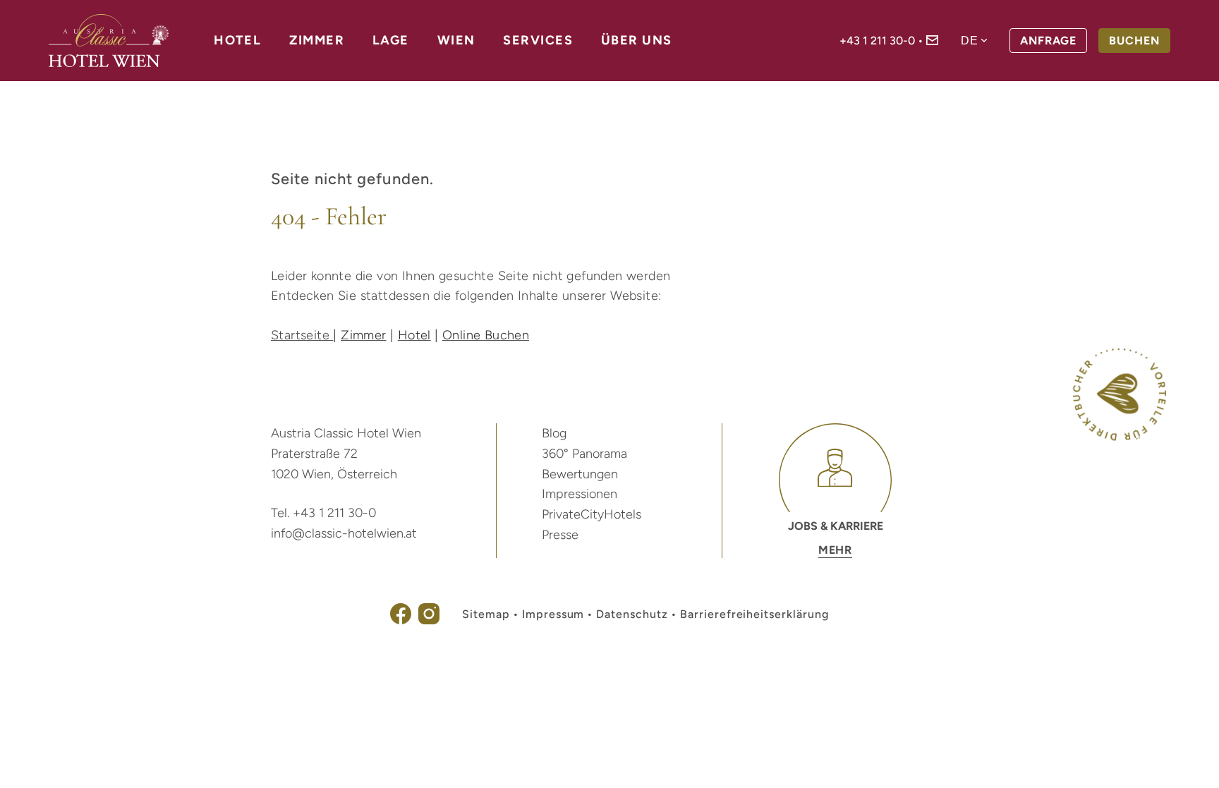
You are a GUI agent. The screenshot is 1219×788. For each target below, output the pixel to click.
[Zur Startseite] (109, 40)
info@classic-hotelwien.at (344, 533)
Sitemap (486, 614)
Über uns (636, 40)
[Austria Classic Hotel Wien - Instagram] (428, 620)
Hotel (237, 40)
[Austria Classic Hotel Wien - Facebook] (400, 620)
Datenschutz (632, 614)
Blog (554, 433)
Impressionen (579, 494)
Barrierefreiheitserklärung (754, 614)
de (969, 41)
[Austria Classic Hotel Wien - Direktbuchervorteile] (1119, 437)
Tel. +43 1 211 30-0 (323, 513)
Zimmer (316, 40)
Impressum (553, 614)
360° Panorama (584, 453)
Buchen (1134, 40)
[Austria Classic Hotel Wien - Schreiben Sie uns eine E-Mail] (932, 41)
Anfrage (1048, 40)
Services (538, 40)
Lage (390, 40)
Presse (560, 534)
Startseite (302, 335)
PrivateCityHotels (591, 514)
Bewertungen (580, 474)
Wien (456, 40)
